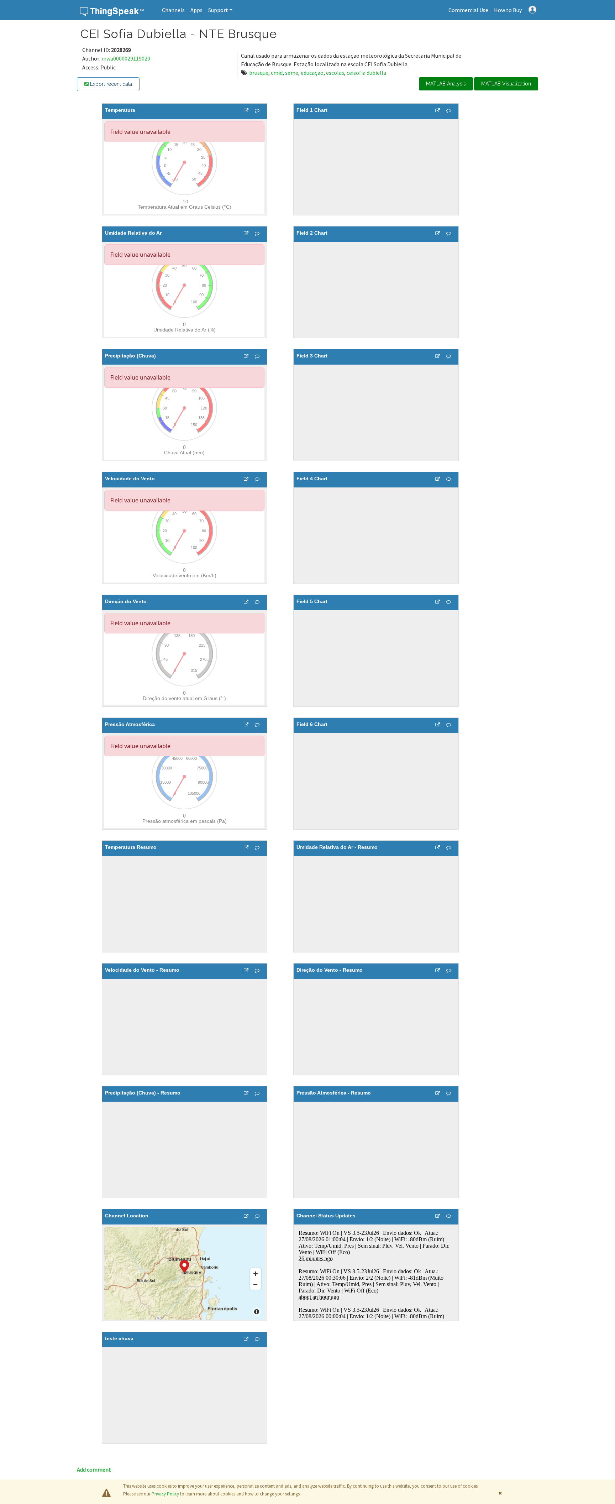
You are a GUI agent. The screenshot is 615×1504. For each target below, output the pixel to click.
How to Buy (508, 10)
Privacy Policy (165, 1494)
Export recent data (110, 84)
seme (291, 72)
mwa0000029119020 (125, 58)
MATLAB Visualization (506, 84)
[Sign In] (532, 8)
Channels (173, 10)
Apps (196, 10)
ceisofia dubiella (366, 72)
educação (312, 72)
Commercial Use (468, 10)
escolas (335, 72)
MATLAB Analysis (446, 84)
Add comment (94, 1469)
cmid (277, 72)
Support (218, 10)
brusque (258, 72)
